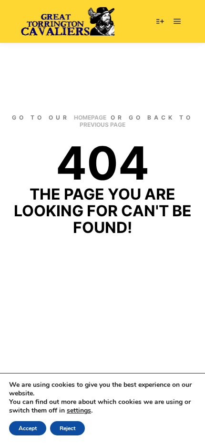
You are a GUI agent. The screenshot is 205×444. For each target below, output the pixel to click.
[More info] (160, 21)
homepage (90, 117)
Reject (67, 428)
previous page (102, 124)
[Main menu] (177, 21)
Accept (28, 428)
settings (79, 410)
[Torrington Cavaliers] (66, 21)
